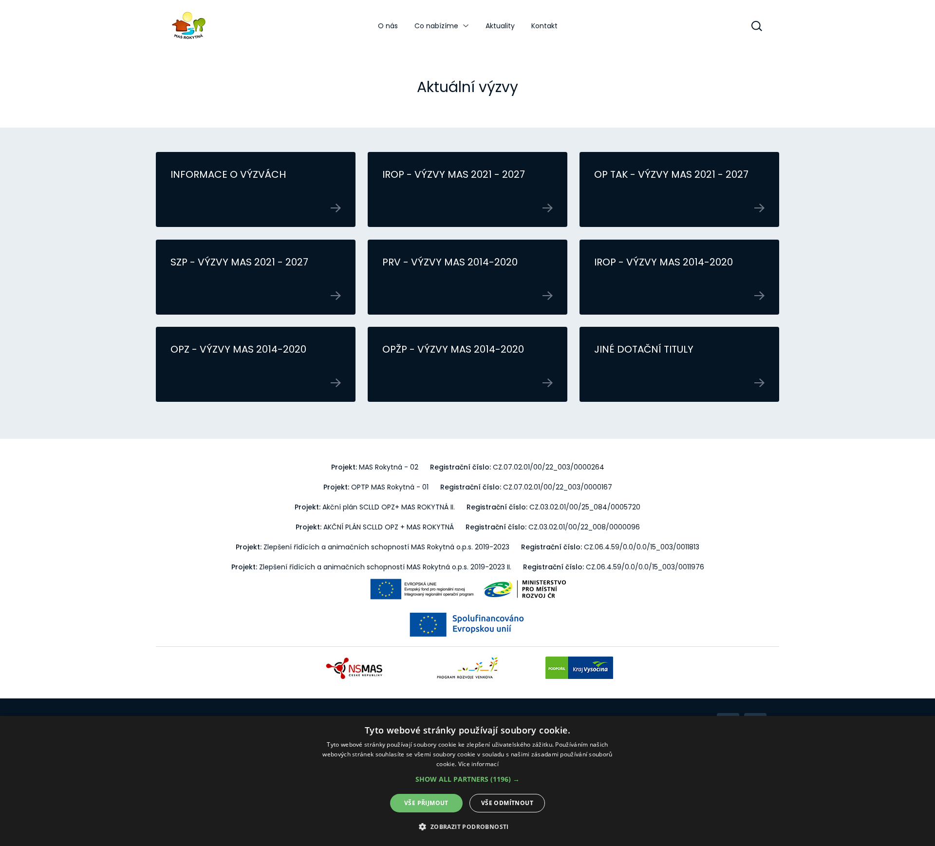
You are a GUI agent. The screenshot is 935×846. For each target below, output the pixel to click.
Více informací (478, 764)
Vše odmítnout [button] (507, 803)
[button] (467, 779)
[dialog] (467, 781)
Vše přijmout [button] (426, 803)
